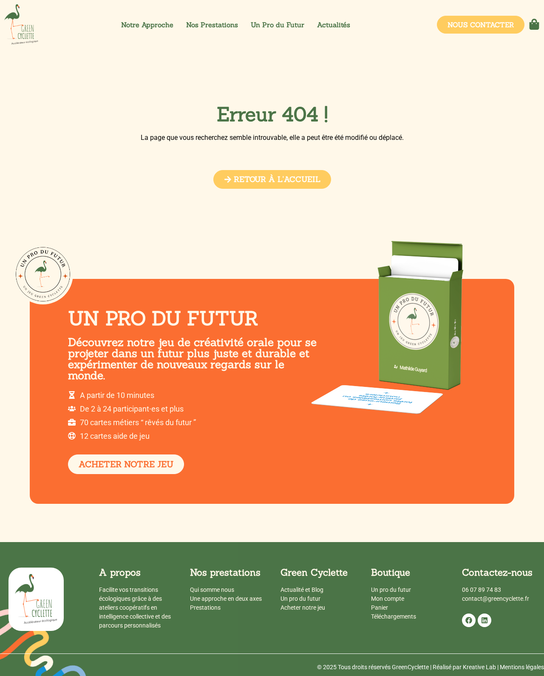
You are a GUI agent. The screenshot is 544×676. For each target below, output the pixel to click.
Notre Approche (147, 24)
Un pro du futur (300, 598)
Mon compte (387, 598)
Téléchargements (393, 616)
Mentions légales (522, 667)
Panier (379, 607)
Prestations (205, 607)
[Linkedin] (484, 620)
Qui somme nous (212, 589)
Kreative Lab (479, 667)
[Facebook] (469, 620)
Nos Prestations (212, 24)
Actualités (333, 24)
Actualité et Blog (301, 589)
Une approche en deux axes (226, 598)
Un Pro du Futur (277, 24)
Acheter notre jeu (302, 607)
